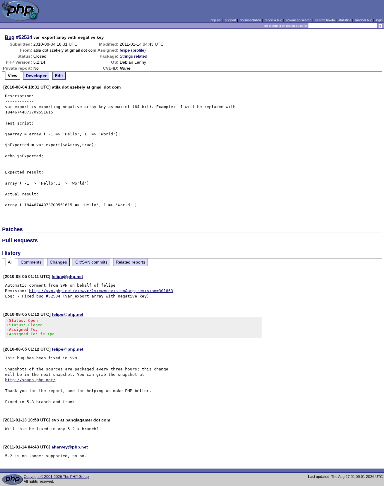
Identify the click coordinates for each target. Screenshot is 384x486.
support (230, 20)
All (10, 262)
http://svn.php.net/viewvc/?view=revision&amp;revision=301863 (101, 290)
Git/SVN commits (91, 262)
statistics (344, 20)
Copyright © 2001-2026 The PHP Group (56, 477)
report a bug (273, 20)
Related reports (130, 262)
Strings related (133, 56)
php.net (216, 20)
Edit (59, 75)
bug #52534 (48, 296)
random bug (363, 20)
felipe (125, 50)
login (379, 20)
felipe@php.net (67, 276)
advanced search (298, 20)
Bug (9, 37)
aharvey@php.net (70, 447)
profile (138, 50)
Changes (58, 262)
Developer (36, 75)
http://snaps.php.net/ (30, 380)
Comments (31, 262)
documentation (250, 20)
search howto (325, 20)
